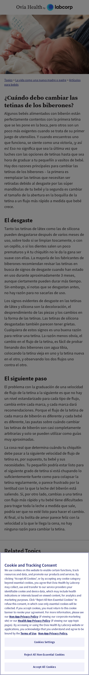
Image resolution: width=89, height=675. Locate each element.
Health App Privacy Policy (34, 621)
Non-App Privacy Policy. (53, 633)
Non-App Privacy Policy (23, 616)
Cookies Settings (44, 642)
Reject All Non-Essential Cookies (44, 654)
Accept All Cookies (44, 667)
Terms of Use (29, 633)
